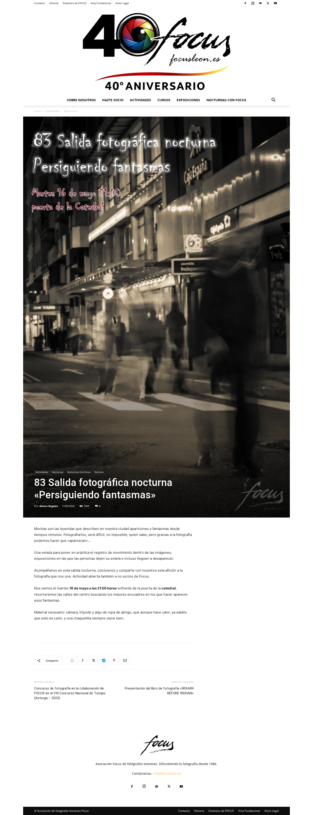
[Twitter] (267, 3)
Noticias (99, 472)
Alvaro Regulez (48, 506)
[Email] (124, 660)
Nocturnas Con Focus (226, 100)
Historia (53, 3)
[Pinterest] (114, 660)
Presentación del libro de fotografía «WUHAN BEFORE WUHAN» (159, 690)
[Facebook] (245, 3)
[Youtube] (275, 3)
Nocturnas (57, 472)
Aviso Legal (122, 3)
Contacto (39, 3)
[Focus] (156, 50)
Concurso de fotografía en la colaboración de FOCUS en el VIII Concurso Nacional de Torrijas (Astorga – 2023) (69, 693)
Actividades (140, 100)
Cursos (163, 100)
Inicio (37, 111)
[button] (273, 100)
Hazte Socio (113, 100)
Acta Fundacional (101, 3)
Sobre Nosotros (81, 100)
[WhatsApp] (72, 660)
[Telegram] (103, 660)
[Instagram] (252, 3)
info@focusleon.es (167, 773)
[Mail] (260, 3)
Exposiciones (188, 100)
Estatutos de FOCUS (74, 3)
